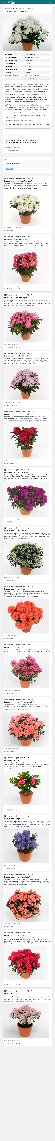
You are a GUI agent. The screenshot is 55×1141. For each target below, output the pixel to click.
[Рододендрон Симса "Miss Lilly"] (27, 494)
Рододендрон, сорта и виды (29, 142)
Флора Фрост (21, 8)
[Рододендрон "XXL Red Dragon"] (27, 261)
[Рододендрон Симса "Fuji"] (27, 667)
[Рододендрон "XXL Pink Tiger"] (27, 319)
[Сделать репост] (17, 150)
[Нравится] (6, 150)
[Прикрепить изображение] (7, 166)
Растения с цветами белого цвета (31, 140)
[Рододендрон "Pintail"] (27, 1015)
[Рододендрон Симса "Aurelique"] (27, 899)
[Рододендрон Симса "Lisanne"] (27, 957)
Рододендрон (10, 8)
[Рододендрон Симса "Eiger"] (27, 611)
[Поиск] (50, 2)
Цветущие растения (22, 134)
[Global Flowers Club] (12, 2)
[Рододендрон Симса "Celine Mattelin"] (27, 724)
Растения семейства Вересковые (13, 140)
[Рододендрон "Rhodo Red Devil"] (27, 436)
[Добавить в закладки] (20, 150)
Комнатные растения (10, 134)
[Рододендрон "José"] (27, 782)
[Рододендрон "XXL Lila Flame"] (27, 377)
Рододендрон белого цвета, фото (13, 142)
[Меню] (4, 2)
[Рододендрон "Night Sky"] (27, 840)
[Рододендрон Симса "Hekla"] (27, 552)
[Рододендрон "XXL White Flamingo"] (27, 203)
